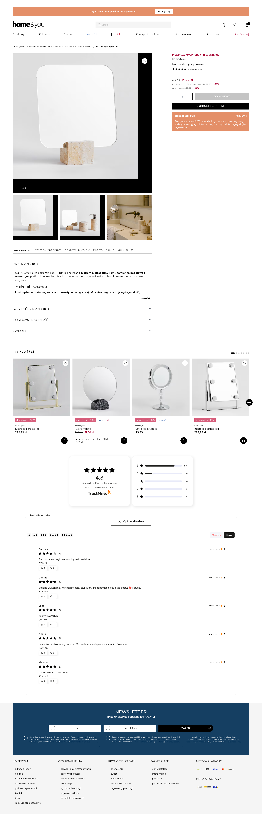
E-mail (76, 728)
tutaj (238, 742)
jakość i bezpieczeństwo (28, 803)
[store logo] (28, 25)
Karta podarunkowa (148, 34)
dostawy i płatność (70, 773)
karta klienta (117, 778)
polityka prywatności (26, 788)
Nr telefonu (131, 728)
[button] (31, 515)
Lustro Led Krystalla (146, 428)
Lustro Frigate (83, 428)
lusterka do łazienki (83, 46)
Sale (118, 34)
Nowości (91, 34)
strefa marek (159, 773)
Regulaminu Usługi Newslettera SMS (166, 737)
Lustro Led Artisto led (27, 428)
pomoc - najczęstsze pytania (76, 769)
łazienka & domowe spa (39, 46)
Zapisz (186, 728)
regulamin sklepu (70, 793)
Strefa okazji (241, 34)
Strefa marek (183, 34)
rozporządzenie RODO (27, 778)
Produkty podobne (211, 106)
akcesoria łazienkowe (62, 46)
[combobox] (133, 25)
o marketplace (160, 769)
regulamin (241, 116)
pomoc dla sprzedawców (165, 783)
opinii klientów (99, 483)
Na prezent (213, 34)
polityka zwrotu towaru (73, 778)
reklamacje (66, 783)
